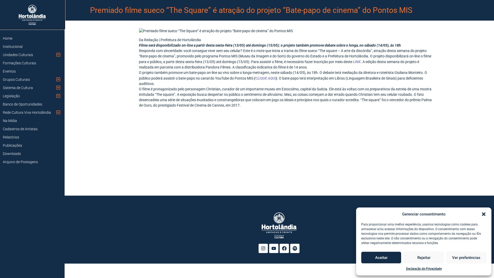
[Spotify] (294, 248)
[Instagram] (263, 248)
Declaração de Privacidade (424, 269)
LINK (357, 62)
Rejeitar (423, 257)
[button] (483, 214)
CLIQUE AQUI (265, 78)
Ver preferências (466, 257)
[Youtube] (273, 248)
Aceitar (381, 257)
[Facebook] (284, 248)
